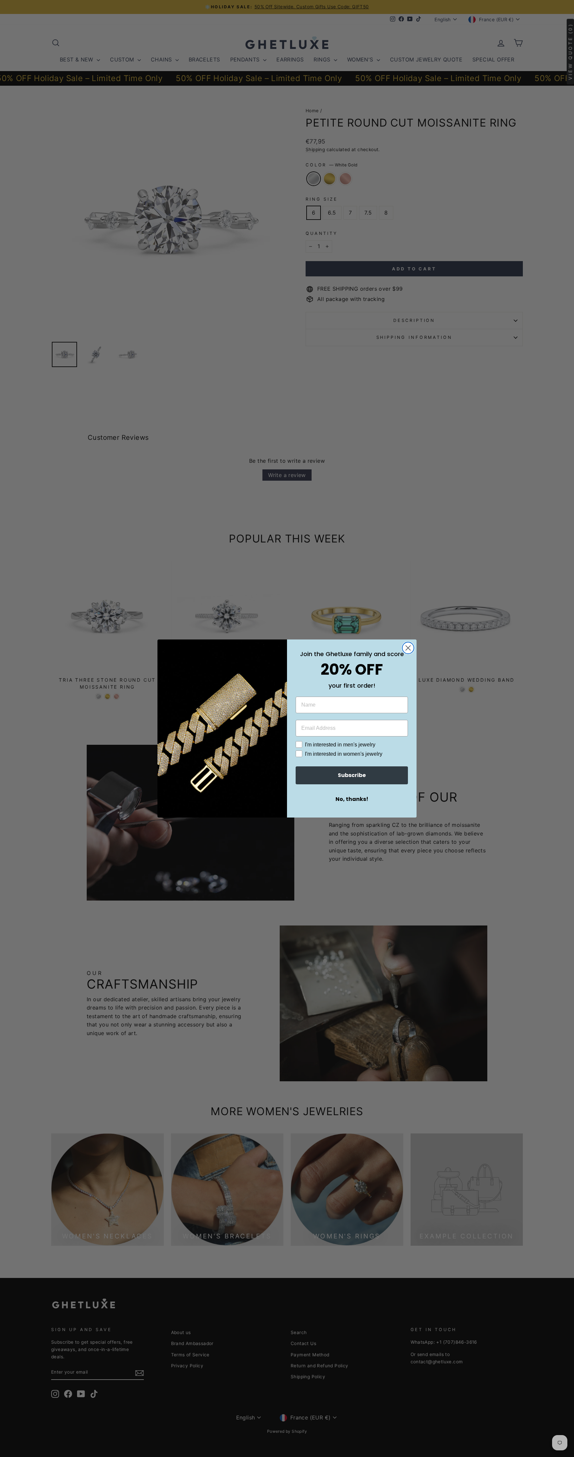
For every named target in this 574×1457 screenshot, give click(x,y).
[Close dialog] (408, 648)
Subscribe (352, 775)
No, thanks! (351, 799)
